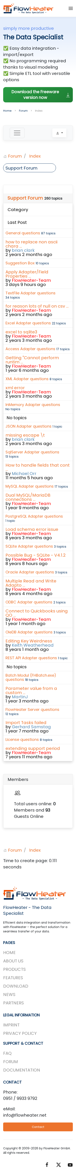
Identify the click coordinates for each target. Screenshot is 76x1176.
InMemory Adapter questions (32, 404)
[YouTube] (70, 1164)
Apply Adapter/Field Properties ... (26, 274)
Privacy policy (20, 1033)
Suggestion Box (20, 263)
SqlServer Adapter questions (32, 452)
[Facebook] (47, 1164)
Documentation (21, 1070)
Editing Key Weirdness (28, 641)
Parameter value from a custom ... (31, 690)
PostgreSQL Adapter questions (34, 516)
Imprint (11, 1025)
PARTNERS (13, 1003)
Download (15, 986)
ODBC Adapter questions (28, 602)
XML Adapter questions (27, 378)
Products (14, 969)
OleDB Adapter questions (29, 632)
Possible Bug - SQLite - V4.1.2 (35, 555)
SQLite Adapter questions (29, 546)
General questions (22, 233)
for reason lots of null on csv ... (37, 306)
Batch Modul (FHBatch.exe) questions (30, 677)
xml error (15, 388)
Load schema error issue (31, 529)
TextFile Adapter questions (30, 293)
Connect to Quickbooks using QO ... (36, 613)
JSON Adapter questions (28, 426)
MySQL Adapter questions (29, 486)
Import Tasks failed (25, 723)
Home (9, 952)
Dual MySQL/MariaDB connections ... (27, 497)
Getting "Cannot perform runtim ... (32, 360)
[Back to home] (28, 8)
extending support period (32, 748)
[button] (71, 8)
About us (13, 961)
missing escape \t (25, 435)
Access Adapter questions (30, 348)
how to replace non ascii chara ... (31, 244)
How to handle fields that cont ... (37, 467)
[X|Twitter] (58, 1164)
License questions (22, 739)
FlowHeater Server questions (32, 709)
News (9, 994)
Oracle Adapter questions (29, 572)
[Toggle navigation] (17, 133)
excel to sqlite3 (21, 332)
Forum (10, 1062)
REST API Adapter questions (31, 657)
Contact (38, 1127)
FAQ (7, 1053)
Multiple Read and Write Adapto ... (30, 583)
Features (13, 978)
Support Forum (25, 198)
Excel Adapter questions (28, 323)
